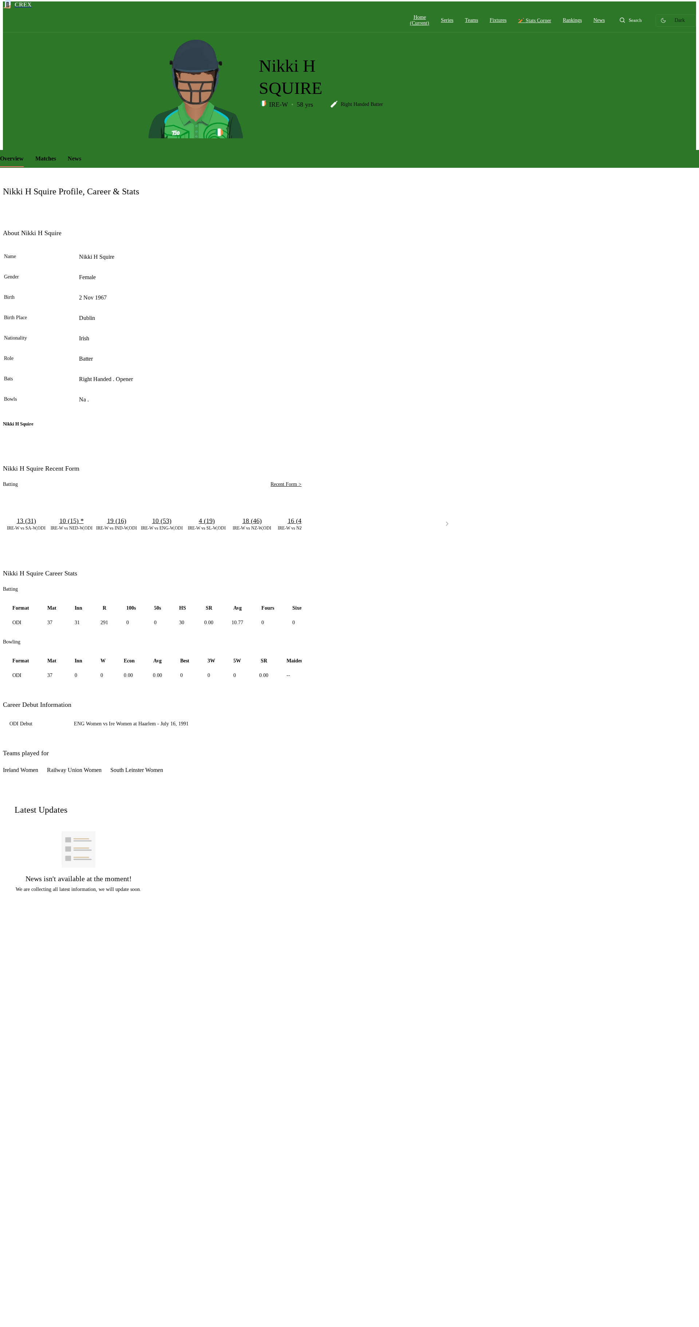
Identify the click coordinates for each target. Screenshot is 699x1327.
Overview (12, 158)
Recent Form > (285, 484)
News (74, 158)
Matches (45, 158)
